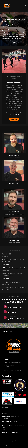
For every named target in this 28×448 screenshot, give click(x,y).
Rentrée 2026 (6, 254)
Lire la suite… (5, 264)
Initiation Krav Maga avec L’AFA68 (13, 268)
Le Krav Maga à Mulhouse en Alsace (13, 20)
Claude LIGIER (14, 240)
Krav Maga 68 (13, 445)
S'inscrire (14, 119)
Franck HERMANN (14, 155)
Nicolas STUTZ (14, 183)
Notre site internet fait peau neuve (11, 432)
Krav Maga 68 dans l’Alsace (11, 282)
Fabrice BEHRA (14, 212)
